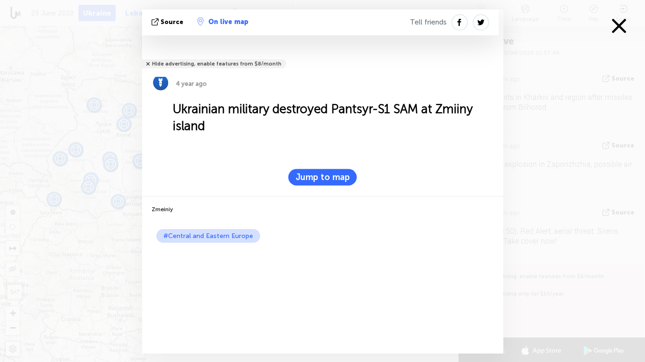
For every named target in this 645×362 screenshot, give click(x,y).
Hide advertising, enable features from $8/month (216, 64)
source (172, 21)
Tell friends (428, 22)
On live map (228, 22)
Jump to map (323, 177)
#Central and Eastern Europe (208, 236)
